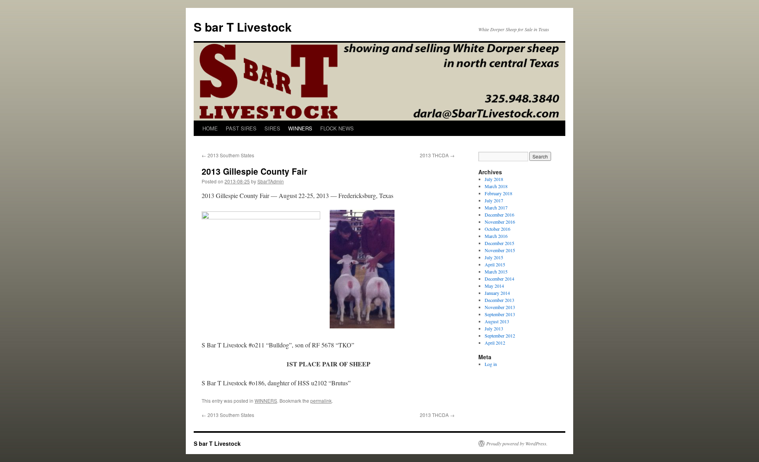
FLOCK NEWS (337, 128)
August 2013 (497, 321)
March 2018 (496, 186)
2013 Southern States (228, 155)
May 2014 (494, 286)
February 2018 (498, 193)
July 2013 (494, 328)
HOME (210, 128)
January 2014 (497, 293)
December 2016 (499, 214)
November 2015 (500, 250)
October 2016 (497, 229)
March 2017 (496, 207)
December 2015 (499, 243)
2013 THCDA (437, 155)
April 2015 (495, 264)
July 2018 (494, 179)
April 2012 (495, 342)
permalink (321, 400)
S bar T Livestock (243, 26)
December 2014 (499, 278)
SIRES (272, 128)
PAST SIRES (241, 128)
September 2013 (500, 314)
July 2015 (494, 257)
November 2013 (500, 307)
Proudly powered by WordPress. (517, 443)
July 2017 (494, 200)
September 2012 (500, 335)
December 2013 (499, 300)
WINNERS (300, 128)
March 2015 (496, 271)
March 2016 (496, 236)
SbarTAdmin (270, 181)
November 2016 (500, 222)
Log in (491, 364)
